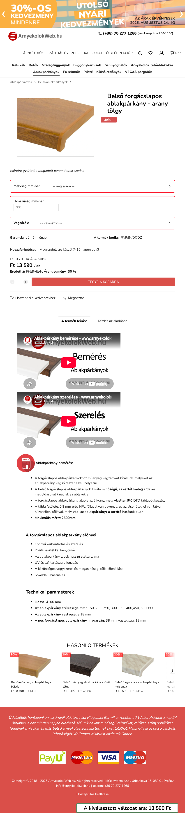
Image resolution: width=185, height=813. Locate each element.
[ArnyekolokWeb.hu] (34, 35)
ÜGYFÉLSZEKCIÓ (118, 53)
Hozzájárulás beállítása (92, 794)
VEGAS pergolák (138, 72)
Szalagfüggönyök (56, 65)
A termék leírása (74, 321)
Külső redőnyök (109, 72)
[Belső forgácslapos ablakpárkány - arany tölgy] (55, 130)
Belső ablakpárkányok (53, 82)
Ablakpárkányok (46, 72)
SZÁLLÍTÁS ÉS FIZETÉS (64, 53)
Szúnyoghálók (116, 65)
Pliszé (88, 72)
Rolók (33, 65)
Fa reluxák (71, 72)
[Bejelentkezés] (161, 52)
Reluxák (18, 65)
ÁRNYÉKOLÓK (33, 53)
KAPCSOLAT (93, 53)
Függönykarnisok (87, 65)
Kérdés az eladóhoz (112, 321)
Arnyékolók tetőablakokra (152, 65)
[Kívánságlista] (150, 53)
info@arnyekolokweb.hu (73, 786)
